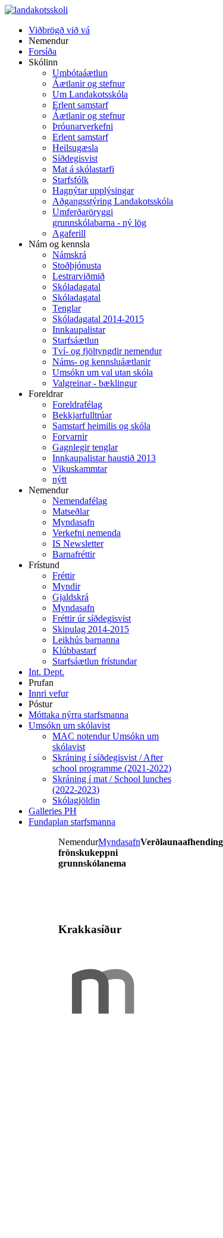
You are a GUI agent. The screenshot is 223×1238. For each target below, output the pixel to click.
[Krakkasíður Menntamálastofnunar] (102, 1033)
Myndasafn (119, 842)
